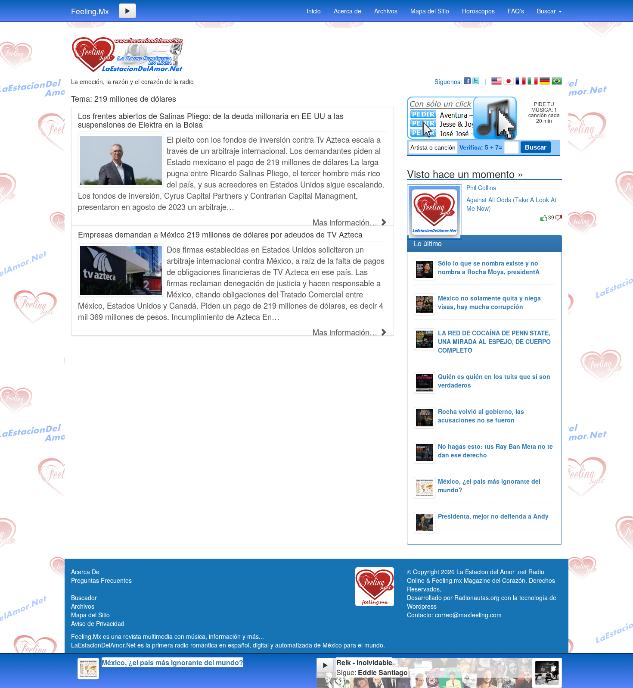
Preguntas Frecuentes (101, 580)
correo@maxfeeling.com (468, 614)
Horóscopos (478, 10)
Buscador (84, 597)
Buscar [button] (547, 10)
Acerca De (85, 571)
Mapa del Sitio (429, 10)
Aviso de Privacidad (97, 623)
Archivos (385, 10)
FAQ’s (516, 10)
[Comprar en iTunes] (476, 217)
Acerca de (347, 10)
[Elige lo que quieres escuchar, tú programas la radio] (463, 118)
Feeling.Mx (90, 10)
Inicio (314, 10)
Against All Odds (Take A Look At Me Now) (511, 199)
